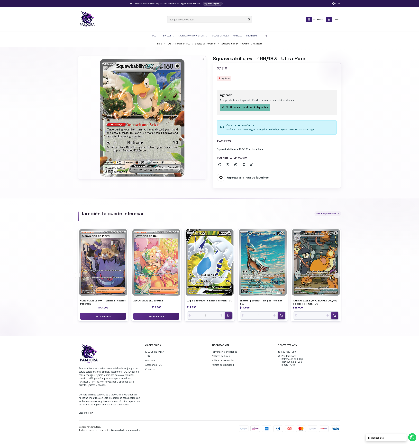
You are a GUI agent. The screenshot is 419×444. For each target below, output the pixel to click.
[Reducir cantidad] (189, 315)
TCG (168, 44)
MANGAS (150, 360)
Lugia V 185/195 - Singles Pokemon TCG (209, 300)
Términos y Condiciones (224, 351)
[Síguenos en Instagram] (266, 36)
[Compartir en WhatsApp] (236, 165)
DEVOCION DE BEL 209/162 (148, 300)
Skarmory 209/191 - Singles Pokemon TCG (261, 302)
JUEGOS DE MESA (154, 351)
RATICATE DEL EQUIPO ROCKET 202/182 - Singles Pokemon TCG (316, 302)
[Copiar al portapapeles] (252, 165)
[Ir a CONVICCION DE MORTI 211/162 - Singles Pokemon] (103, 262)
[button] (155, 36)
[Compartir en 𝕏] (228, 165)
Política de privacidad (222, 364)
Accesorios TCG (153, 364)
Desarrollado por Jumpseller (126, 430)
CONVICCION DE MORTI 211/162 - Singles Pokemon (103, 302)
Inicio (159, 44)
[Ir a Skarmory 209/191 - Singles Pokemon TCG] (263, 262)
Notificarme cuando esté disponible (247, 107)
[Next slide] (337, 275)
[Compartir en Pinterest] (244, 165)
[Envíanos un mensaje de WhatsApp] (412, 437)
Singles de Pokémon (205, 44)
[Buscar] (249, 19)
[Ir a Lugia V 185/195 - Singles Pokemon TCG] (210, 262)
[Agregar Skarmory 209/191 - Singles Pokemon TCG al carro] (281, 315)
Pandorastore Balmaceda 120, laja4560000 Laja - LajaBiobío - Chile (292, 360)
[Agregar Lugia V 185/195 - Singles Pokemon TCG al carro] (228, 315)
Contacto (150, 369)
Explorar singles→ (212, 3)
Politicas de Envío (220, 356)
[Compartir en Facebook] (220, 165)
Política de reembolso (223, 360)
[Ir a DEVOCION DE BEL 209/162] (156, 262)
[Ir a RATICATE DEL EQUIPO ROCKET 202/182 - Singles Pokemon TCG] (316, 262)
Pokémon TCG (183, 44)
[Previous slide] (77, 275)
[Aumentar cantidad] (221, 315)
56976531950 (288, 351)
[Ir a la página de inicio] (87, 19)
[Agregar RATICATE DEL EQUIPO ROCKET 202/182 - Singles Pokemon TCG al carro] (334, 315)
